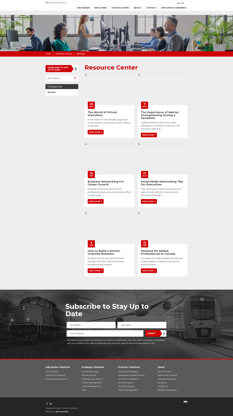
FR (183, 3)
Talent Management (91, 386)
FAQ (84, 390)
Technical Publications (128, 371)
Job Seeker (83, 8)
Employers (100, 8)
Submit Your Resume (55, 375)
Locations (162, 382)
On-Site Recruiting (90, 371)
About (137, 8)
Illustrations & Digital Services (131, 375)
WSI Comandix (62, 412)
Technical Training (126, 386)
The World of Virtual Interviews (102, 114)
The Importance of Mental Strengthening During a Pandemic (160, 115)
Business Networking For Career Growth (106, 183)
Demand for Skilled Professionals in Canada (158, 252)
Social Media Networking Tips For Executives (162, 183)
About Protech (164, 371)
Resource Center (63, 54)
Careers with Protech (167, 375)
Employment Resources (57, 379)
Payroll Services (89, 375)
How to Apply (52, 371)
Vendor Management (92, 382)
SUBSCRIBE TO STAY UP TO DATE (58, 68)
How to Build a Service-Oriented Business (104, 252)
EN (178, 3)
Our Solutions (120, 8)
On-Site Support (125, 382)
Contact (151, 8)
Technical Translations (128, 379)
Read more (94, 132)
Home (48, 54)
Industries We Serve (167, 379)
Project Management (128, 390)
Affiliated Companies (173, 8)
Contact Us (163, 386)
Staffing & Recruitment (92, 379)
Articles (52, 92)
